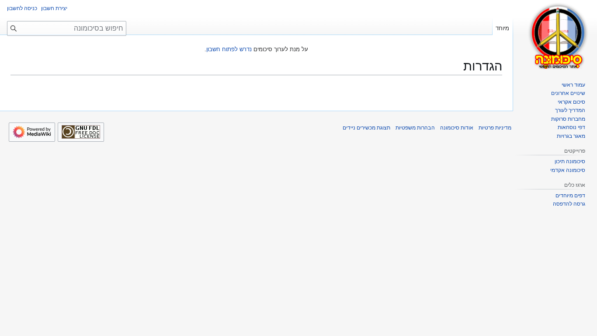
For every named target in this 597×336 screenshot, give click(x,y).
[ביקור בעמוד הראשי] (559, 35)
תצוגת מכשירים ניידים (366, 128)
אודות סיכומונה (456, 128)
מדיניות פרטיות (495, 128)
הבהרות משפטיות (415, 128)
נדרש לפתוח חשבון (229, 49)
